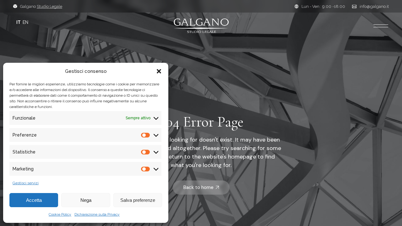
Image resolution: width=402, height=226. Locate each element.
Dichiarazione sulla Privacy (97, 214)
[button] (159, 71)
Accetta (34, 200)
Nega (85, 200)
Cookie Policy (60, 214)
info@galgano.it (374, 6)
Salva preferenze (137, 200)
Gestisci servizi (26, 183)
